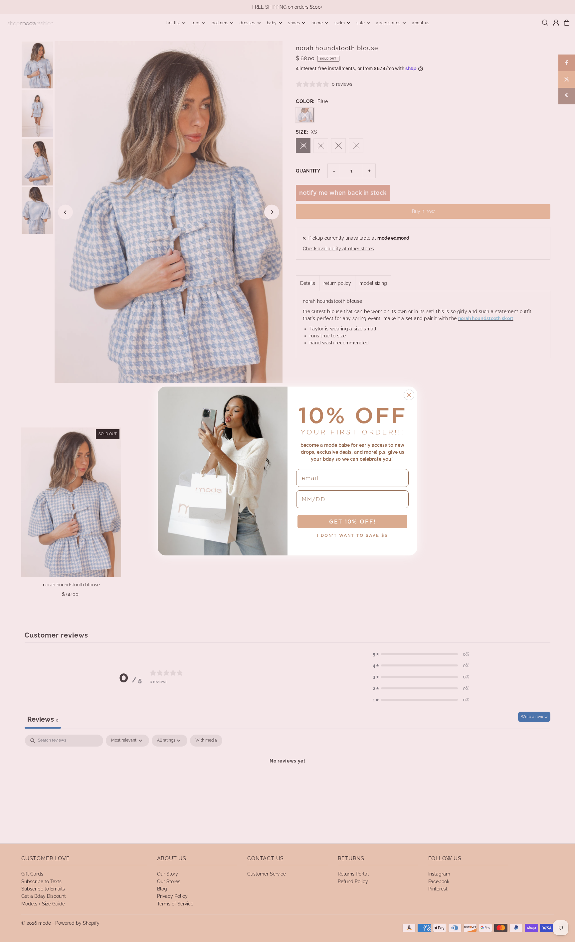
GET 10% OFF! (352, 521)
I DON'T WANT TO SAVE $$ (352, 535)
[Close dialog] (409, 395)
